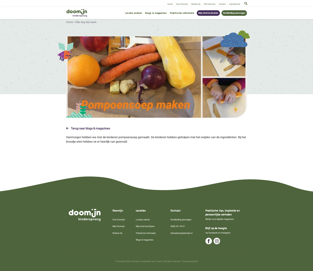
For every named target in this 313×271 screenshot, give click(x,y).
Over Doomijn (182, 4)
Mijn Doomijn (118, 226)
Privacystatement (190, 261)
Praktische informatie (182, 13)
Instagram (225, 233)
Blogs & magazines (156, 13)
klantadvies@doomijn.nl (182, 233)
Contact (222, 4)
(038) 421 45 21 (178, 226)
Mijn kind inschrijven (208, 13)
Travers (158, 261)
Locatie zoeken (133, 13)
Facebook (213, 233)
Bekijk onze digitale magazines (219, 219)
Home (170, 4)
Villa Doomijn (210, 4)
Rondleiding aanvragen (234, 13)
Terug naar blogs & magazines (90, 128)
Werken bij (195, 4)
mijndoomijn (234, 4)
